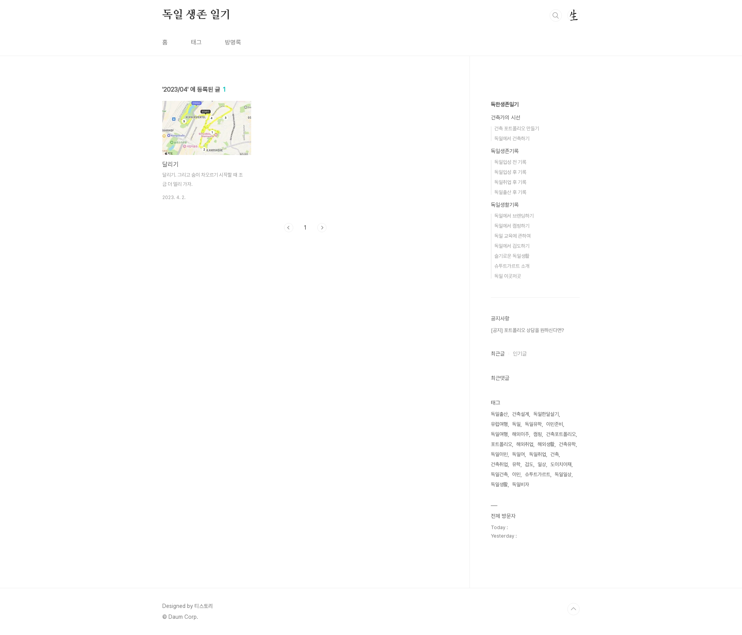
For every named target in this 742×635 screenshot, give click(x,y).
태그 (196, 42)
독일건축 (499, 474)
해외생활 (546, 444)
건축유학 (567, 444)
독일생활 (499, 484)
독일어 (518, 454)
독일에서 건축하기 (511, 138)
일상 (542, 464)
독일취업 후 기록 (510, 182)
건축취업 (499, 464)
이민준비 (554, 424)
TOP (573, 609)
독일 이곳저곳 (507, 276)
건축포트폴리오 (561, 434)
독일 (516, 424)
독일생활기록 (505, 205)
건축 (554, 454)
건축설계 (520, 414)
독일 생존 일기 (196, 15)
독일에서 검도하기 (511, 246)
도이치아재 (561, 464)
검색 (556, 15)
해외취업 (524, 444)
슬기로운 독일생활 (511, 256)
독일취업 (537, 454)
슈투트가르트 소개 (511, 266)
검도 (529, 464)
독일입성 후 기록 (510, 172)
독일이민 (499, 454)
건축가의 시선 (505, 117)
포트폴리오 (501, 444)
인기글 (520, 354)
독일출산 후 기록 (510, 192)
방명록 (233, 42)
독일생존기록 (505, 151)
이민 (516, 474)
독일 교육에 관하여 (512, 236)
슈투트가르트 (537, 474)
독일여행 (499, 434)
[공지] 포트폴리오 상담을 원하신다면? (527, 330)
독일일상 (563, 474)
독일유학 (533, 424)
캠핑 (537, 434)
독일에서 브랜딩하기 (514, 216)
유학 (516, 464)
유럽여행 (499, 424)
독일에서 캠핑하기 (511, 226)
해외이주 (520, 434)
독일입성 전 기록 (510, 162)
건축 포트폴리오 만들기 (516, 128)
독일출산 (499, 414)
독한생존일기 (505, 104)
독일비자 (520, 484)
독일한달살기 (546, 414)
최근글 (498, 354)
